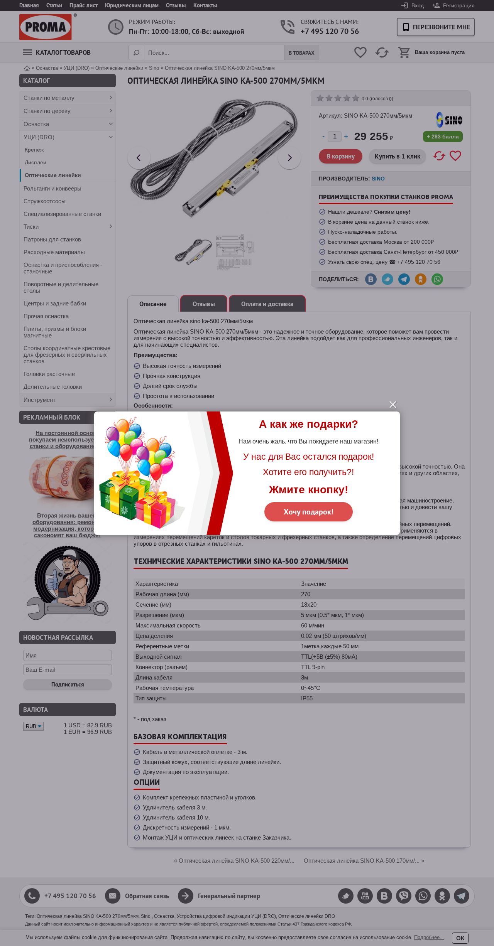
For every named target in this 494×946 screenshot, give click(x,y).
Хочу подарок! (308, 512)
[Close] (393, 404)
